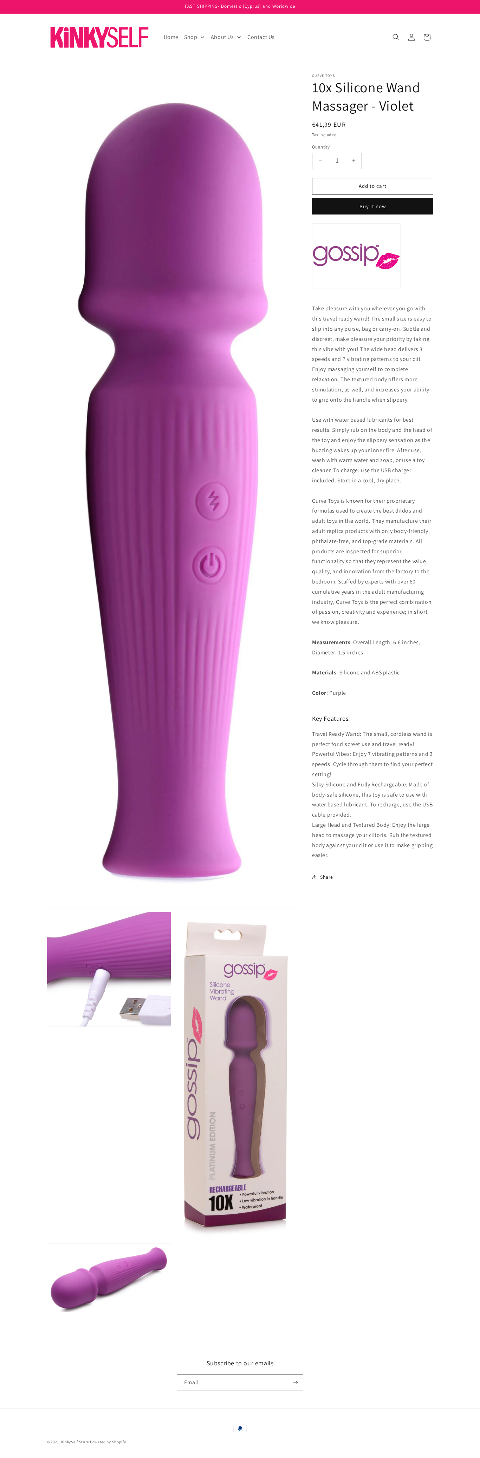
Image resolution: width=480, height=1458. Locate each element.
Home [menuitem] (171, 37)
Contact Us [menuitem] (261, 37)
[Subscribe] (295, 1382)
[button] (396, 37)
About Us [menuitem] (222, 37)
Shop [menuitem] (190, 37)
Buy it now (372, 206)
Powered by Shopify (108, 1441)
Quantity (321, 147)
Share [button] (326, 877)
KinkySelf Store (75, 1441)
